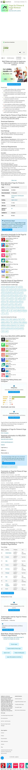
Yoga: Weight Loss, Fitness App (12, 264)
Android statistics (18, 698)
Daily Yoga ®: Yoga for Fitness (12, 269)
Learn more (19, 227)
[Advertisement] (14, 26)
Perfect (7, 322)
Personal (12, 296)
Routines (21, 328)
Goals (15, 290)
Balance (15, 319)
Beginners (3, 307)
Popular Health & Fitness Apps (14, 648)
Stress (20, 304)
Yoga (16, 298)
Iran (6, 580)
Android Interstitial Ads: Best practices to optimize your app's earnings (6, 752)
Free (23, 319)
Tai (2, 313)
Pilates (20, 298)
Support (12, 307)
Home (15, 310)
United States (8, 553)
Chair (24, 298)
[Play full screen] (24, 52)
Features (17, 328)
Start (7, 331)
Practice (3, 301)
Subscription (16, 293)
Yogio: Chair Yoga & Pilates (11, 253)
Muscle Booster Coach (10, 368)
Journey (7, 296)
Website (3, 444)
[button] (14, 447)
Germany (7, 568)
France (6, 565)
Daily (11, 319)
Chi (6, 313)
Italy (6, 561)
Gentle (3, 304)
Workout (11, 301)
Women (22, 325)
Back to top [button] (24, 758)
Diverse (20, 287)
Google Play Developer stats (20, 701)
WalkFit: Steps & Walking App (11, 348)
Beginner (24, 322)
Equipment (13, 325)
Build (20, 322)
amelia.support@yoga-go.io (7, 442)
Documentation (4, 738)
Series (11, 290)
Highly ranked (14, 200)
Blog (2, 747)
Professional (4, 293)
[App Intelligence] (2, 757)
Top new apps (14, 644)
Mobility (3, 322)
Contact (2, 732)
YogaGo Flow (8, 363)
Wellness (8, 287)
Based (16, 296)
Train (7, 298)
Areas (20, 296)
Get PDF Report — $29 (7, 229)
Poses (7, 304)
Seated (8, 328)
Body (16, 304)
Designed (24, 310)
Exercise (16, 322)
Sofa (7, 290)
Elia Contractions (4, 718)
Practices (11, 298)
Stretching (24, 290)
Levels (19, 290)
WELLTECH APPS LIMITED (17, 336)
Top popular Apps (18, 707)
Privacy (2, 735)
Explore (12, 287)
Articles (2, 744)
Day (11, 310)
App (7, 310)
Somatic (3, 287)
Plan (17, 287)
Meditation (4, 325)
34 (11, 208)
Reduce (8, 325)
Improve (3, 310)
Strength (17, 307)
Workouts (21, 301)
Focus (3, 298)
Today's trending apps (19, 652)
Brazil (6, 588)
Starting (3, 296)
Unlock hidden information (14, 391)
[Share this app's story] (20, 52)
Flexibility (22, 307)
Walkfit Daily (8, 373)
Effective (19, 310)
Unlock (21, 293)
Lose (3, 331)
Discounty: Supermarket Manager (5, 725)
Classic (3, 290)
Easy (19, 319)
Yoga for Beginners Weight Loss (12, 238)
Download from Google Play (14, 84)
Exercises (11, 304)
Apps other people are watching (14, 657)
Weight (3, 319)
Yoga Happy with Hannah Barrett (12, 274)
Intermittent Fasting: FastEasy (12, 353)
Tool (24, 296)
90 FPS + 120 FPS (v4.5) (5, 721)
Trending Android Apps (19, 704)
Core (12, 322)
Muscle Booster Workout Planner (12, 338)
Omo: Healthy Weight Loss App (12, 358)
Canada (7, 557)
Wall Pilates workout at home (11, 259)
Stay (18, 325)
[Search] (26, 2)
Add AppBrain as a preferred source (10, 466)
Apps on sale (7, 652)
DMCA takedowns (4, 741)
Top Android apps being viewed (7, 715)
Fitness (16, 301)
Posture (12, 328)
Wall (7, 301)
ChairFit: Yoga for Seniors (11, 248)
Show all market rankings (8, 592)
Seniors (8, 307)
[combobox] (19, 2)
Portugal (7, 572)
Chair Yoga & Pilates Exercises (12, 243)
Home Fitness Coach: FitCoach (12, 343)
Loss (7, 319)
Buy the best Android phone (20, 710)
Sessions (3, 328)
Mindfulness (10, 293)
